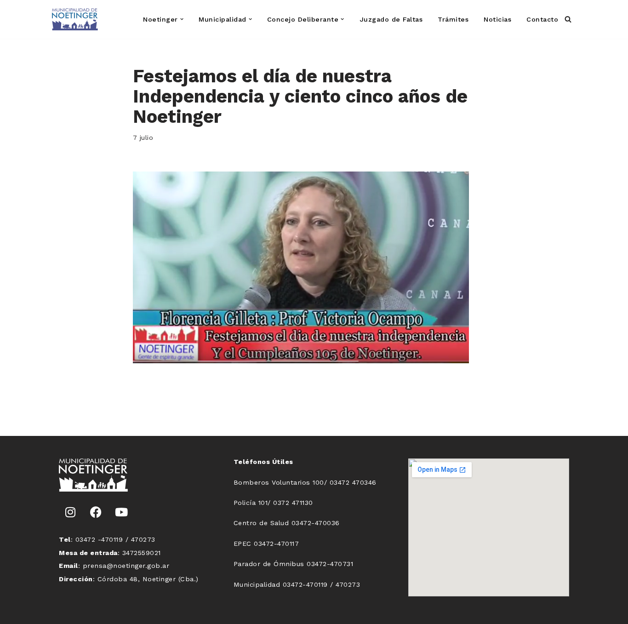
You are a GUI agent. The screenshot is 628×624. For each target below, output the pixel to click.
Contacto (542, 19)
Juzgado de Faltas (391, 19)
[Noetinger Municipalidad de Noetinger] (75, 19)
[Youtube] (121, 512)
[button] (181, 19)
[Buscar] (568, 19)
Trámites (453, 19)
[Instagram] (70, 512)
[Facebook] (96, 512)
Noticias (497, 19)
